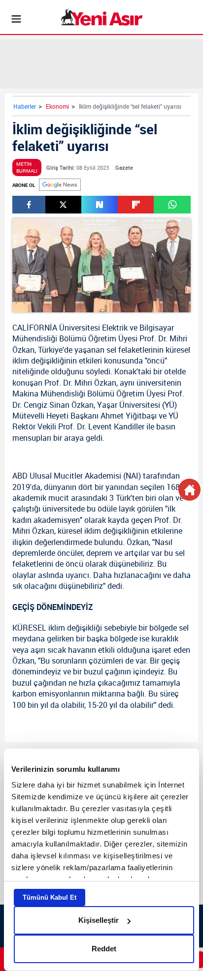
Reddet (104, 948)
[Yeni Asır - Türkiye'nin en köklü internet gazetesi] (101, 17)
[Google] (60, 185)
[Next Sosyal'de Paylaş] (99, 204)
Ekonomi (57, 106)
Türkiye (50, 349)
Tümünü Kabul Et (49, 897)
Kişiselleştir (98, 920)
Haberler (24, 106)
